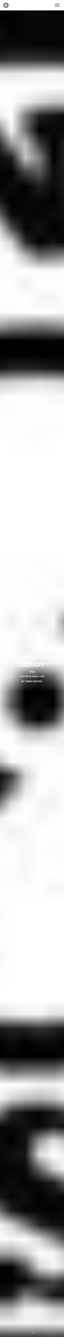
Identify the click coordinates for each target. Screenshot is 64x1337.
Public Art (38, 676)
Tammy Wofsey (33, 681)
